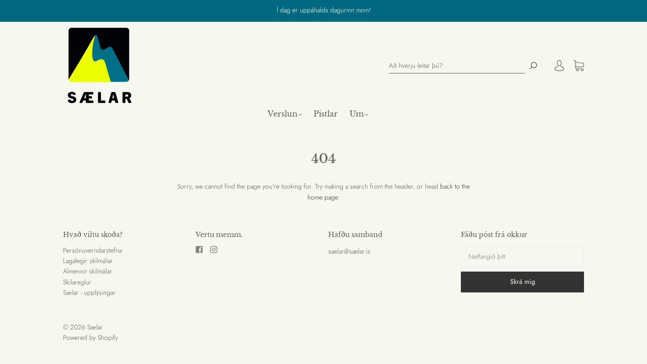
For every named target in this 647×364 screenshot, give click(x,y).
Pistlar (326, 113)
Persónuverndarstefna (92, 250)
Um (357, 113)
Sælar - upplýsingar (89, 292)
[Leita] (533, 65)
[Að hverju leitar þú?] (457, 65)
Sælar (95, 327)
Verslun (282, 113)
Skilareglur (77, 282)
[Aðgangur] (559, 65)
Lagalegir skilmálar (88, 260)
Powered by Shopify (90, 337)
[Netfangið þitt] (522, 256)
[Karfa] (579, 66)
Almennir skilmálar (87, 271)
